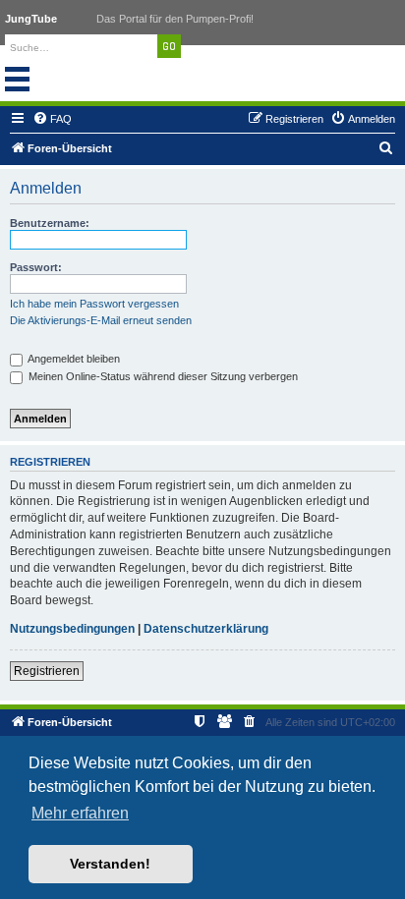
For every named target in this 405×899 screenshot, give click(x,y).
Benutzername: (49, 223)
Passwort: (36, 267)
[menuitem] (52, 119)
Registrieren (47, 671)
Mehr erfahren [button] (80, 813)
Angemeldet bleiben (73, 359)
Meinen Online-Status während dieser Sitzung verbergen (162, 376)
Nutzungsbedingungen (72, 629)
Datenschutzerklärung (206, 629)
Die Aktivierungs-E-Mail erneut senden (101, 320)
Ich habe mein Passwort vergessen (94, 303)
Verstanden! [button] (110, 863)
